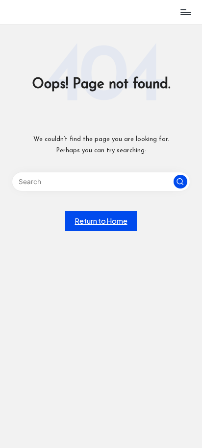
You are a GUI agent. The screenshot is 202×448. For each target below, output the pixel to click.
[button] (180, 182)
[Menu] (185, 12)
